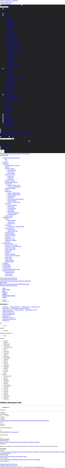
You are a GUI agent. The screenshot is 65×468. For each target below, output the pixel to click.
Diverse (9, 119)
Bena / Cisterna (11, 23)
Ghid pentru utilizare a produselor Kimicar (10, 135)
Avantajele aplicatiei (25, 135)
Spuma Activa (11, 30)
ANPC (39, 459)
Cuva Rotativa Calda (12, 65)
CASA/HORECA (12, 442)
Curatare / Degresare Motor (14, 44)
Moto (7, 114)
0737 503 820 (8, 0)
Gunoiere (7, 18)
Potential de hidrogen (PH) (6, 333)
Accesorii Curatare (16, 120)
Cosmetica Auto (8, 35)
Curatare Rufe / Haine (10, 90)
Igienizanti (7, 93)
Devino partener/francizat (9, 295)
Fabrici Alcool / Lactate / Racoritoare (13, 98)
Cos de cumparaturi (14, 432)
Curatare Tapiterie (11, 47)
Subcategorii (4, 304)
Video (4, 291)
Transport (7, 41)
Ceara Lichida (11, 27)
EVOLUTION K (3, 442)
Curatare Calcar (11, 73)
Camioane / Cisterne (9, 20)
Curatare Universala (9, 79)
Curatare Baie (8, 76)
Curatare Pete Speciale (10, 40)
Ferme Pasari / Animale (10, 99)
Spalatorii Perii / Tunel (10, 26)
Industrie (9, 94)
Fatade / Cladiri (8, 110)
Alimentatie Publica (9, 113)
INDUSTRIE (26, 442)
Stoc (1, 323)
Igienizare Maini (8, 125)
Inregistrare (8, 144)
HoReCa (9, 69)
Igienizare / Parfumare (10, 87)
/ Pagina (7, 415)
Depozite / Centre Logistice (11, 96)
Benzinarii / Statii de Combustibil (12, 107)
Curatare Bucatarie (12, 72)
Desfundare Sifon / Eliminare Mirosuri (16, 78)
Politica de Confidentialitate (13, 459)
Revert (3, 417)
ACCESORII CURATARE (34, 442)
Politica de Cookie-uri (24, 459)
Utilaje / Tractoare (9, 67)
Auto (6, 11)
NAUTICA (22, 442)
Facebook (21, 456)
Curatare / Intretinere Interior (14, 36)
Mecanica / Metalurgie (10, 105)
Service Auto (8, 55)
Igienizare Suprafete (9, 123)
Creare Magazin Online (39, 467)
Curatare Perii (11, 29)
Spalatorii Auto (8, 43)
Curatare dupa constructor (10, 91)
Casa (6, 12)
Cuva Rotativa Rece (12, 59)
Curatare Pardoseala (12, 56)
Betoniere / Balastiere (10, 32)
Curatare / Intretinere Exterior (14, 38)
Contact (4, 297)
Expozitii (9, 456)
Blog (6, 456)
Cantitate (2, 328)
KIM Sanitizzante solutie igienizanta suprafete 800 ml (37, 420)
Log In (4, 144)
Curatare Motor (11, 58)
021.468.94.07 (15, 0)
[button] (34, 141)
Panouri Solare (8, 108)
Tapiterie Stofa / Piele (12, 82)
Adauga (2, 425)
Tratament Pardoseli (9, 84)
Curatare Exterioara (12, 21)
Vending (9, 117)
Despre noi (5, 292)
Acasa (4, 288)
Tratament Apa (8, 102)
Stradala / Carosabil (9, 111)
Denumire (2, 338)
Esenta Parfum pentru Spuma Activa (15, 50)
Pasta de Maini (11, 61)
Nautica (8, 116)
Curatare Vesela (11, 75)
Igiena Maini (7, 88)
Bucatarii (7, 70)
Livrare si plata (6, 289)
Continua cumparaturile (5, 432)
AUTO (8, 442)
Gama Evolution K (15, 9)
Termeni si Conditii (33, 459)
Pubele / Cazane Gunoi (10, 101)
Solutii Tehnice (11, 62)
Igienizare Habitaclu (12, 52)
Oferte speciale (15, 456)
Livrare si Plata (3, 459)
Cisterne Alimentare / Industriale (12, 17)
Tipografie (7, 104)
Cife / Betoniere (11, 24)
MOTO (17, 442)
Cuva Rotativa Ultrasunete (13, 64)
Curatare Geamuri (11, 81)
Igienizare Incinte (9, 127)
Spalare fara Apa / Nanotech (11, 33)
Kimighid (5, 294)
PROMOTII (10, 122)
